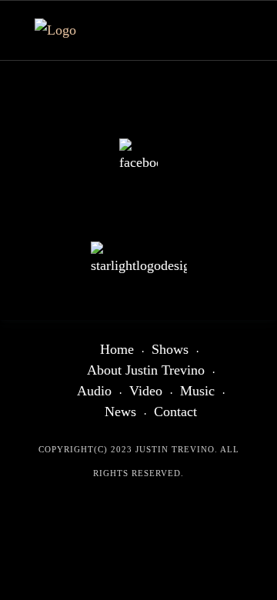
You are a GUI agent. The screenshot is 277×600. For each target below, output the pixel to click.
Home (117, 349)
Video (145, 390)
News (120, 411)
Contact (175, 411)
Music (197, 390)
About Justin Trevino (146, 370)
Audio (94, 390)
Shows (170, 349)
